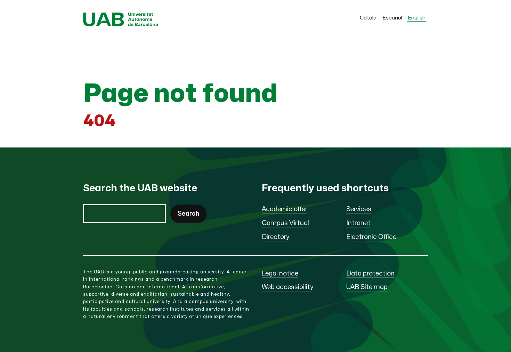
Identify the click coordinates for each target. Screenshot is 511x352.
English (416, 18)
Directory (275, 237)
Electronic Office (371, 237)
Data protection (370, 274)
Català (368, 18)
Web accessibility (287, 287)
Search (188, 214)
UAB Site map (367, 287)
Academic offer (284, 209)
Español (392, 18)
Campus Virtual (285, 223)
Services (358, 209)
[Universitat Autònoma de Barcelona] (120, 24)
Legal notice (280, 274)
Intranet (358, 223)
